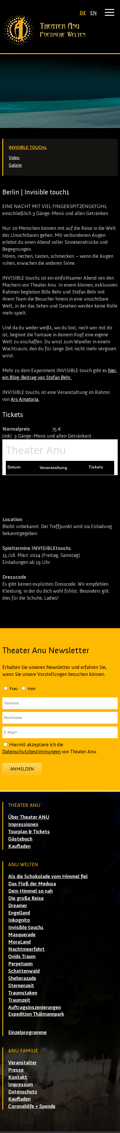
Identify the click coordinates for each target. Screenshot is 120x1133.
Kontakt (17, 1077)
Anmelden (22, 769)
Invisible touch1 (28, 147)
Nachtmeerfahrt (26, 949)
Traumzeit (19, 1000)
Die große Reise (26, 898)
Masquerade (22, 934)
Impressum (20, 1084)
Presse (16, 1070)
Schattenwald (24, 971)
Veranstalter (22, 1062)
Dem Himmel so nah (30, 891)
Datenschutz (22, 1091)
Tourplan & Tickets (29, 831)
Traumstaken (22, 993)
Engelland (19, 913)
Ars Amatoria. (25, 399)
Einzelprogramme (27, 1032)
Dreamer (17, 905)
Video (14, 157)
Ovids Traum (22, 956)
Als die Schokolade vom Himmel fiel (48, 876)
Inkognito (19, 920)
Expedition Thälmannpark (36, 1014)
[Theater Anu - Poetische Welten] (60, 30)
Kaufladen (19, 846)
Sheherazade (22, 978)
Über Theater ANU (28, 817)
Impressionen (23, 824)
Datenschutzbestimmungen (31, 751)
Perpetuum (20, 963)
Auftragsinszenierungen (34, 1007)
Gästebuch (20, 839)
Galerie (15, 165)
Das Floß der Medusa (32, 883)
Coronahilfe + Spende (31, 1106)
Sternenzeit (21, 985)
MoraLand (19, 942)
